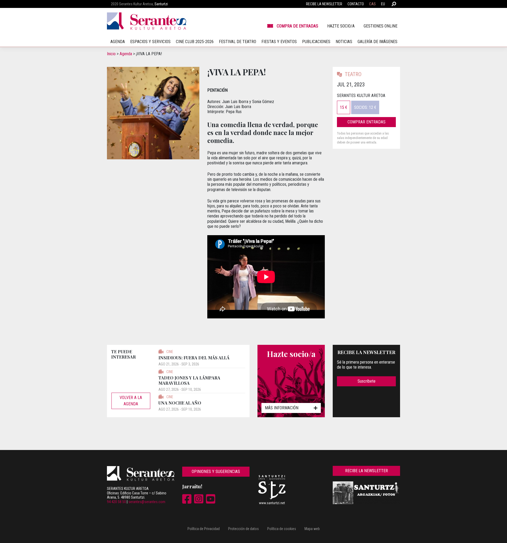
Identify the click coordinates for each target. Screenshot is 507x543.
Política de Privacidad (203, 529)
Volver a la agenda (131, 400)
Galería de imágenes (377, 41)
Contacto (356, 4)
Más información (281, 407)
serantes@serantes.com (146, 502)
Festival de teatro (237, 41)
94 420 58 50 (116, 502)
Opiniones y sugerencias (216, 471)
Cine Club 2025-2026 (195, 41)
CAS (372, 4)
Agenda (126, 53)
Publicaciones (316, 41)
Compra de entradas (297, 26)
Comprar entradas (367, 121)
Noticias (344, 41)
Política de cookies (281, 529)
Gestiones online (380, 26)
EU (383, 4)
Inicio (111, 53)
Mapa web (312, 529)
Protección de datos (243, 529)
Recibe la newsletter (324, 4)
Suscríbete (366, 381)
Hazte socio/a (341, 26)
